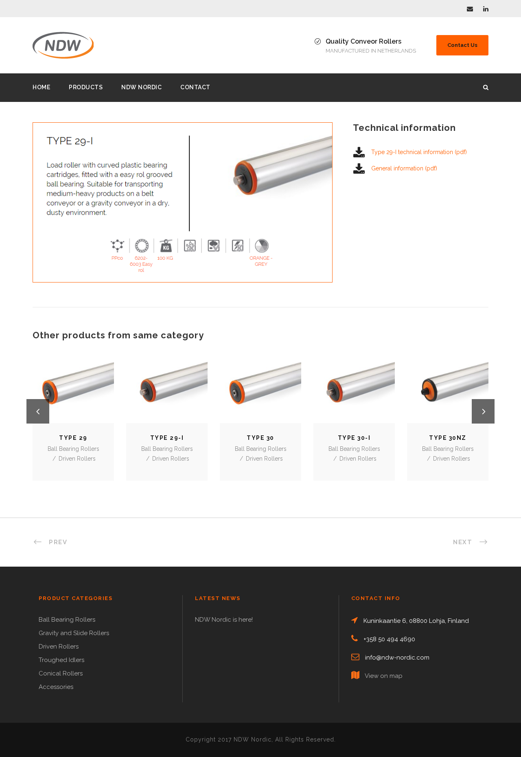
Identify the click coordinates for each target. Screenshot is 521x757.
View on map (384, 676)
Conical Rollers (61, 673)
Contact (195, 87)
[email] (470, 9)
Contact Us (462, 45)
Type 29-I (167, 392)
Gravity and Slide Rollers (74, 633)
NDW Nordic (141, 87)
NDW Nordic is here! (224, 619)
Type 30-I (354, 392)
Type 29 (73, 392)
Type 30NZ (448, 392)
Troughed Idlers (61, 660)
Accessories (56, 687)
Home (41, 87)
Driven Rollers (77, 458)
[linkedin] (485, 9)
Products (86, 87)
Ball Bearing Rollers (73, 449)
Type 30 (260, 392)
